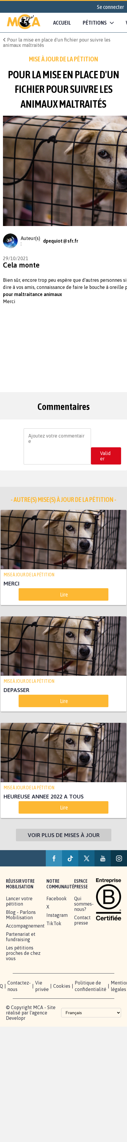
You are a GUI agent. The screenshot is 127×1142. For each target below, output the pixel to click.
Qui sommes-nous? (84, 904)
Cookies (61, 986)
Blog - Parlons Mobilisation (21, 915)
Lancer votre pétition (19, 901)
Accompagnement (25, 926)
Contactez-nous (19, 986)
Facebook (56, 898)
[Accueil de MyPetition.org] (23, 22)
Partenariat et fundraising (20, 937)
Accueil (62, 22)
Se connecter (110, 7)
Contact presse (82, 920)
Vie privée (42, 986)
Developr (15, 1018)
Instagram (57, 915)
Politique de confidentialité (90, 986)
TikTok (53, 923)
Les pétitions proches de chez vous (23, 953)
